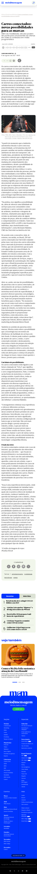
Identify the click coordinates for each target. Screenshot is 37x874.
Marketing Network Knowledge (9, 818)
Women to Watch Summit (10, 798)
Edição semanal (25, 808)
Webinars (6, 749)
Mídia (5, 730)
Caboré (5, 779)
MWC (5, 766)
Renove (23, 797)
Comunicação (7, 725)
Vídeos (5, 747)
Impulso (23, 762)
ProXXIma (6, 737)
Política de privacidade (27, 802)
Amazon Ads (24, 758)
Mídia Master (7, 803)
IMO (22, 755)
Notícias (14, 14)
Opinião (6, 734)
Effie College (7, 843)
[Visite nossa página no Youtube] (26, 871)
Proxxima (8, 14)
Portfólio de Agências (9, 753)
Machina (23, 771)
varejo (15, 578)
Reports (6, 756)
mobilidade (28, 574)
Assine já (18, 709)
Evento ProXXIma (8, 772)
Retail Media (24, 741)
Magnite (23, 776)
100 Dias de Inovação (26, 725)
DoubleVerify (24, 784)
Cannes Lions (7, 761)
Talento (23, 736)
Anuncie (23, 800)
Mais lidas (27, 596)
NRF (5, 768)
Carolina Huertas (7, 53)
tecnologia (8, 578)
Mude (22, 780)
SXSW (5, 763)
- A (4, 61)
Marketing (6, 728)
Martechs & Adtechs (26, 748)
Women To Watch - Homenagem (8, 822)
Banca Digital (7, 751)
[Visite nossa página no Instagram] (18, 871)
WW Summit (7, 770)
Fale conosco (24, 804)
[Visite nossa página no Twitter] (14, 871)
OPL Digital (24, 760)
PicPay (23, 765)
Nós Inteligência (25, 767)
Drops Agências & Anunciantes (26, 732)
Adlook (23, 786)
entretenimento (17, 574)
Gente (5, 732)
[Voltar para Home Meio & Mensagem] (15, 3)
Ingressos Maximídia (24, 815)
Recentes (10, 596)
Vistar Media (24, 769)
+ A (7, 61)
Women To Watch (8, 739)
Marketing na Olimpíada (24, 728)
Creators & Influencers (27, 743)
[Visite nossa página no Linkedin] (22, 871)
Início (2, 14)
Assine (23, 795)
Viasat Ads (24, 774)
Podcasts (6, 744)
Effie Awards (7, 777)
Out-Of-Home (25, 746)
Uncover (23, 778)
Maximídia (6, 775)
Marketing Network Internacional (9, 835)
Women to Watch (25, 810)
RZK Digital (24, 782)
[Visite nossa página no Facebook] (10, 871)
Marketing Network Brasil (10, 809)
